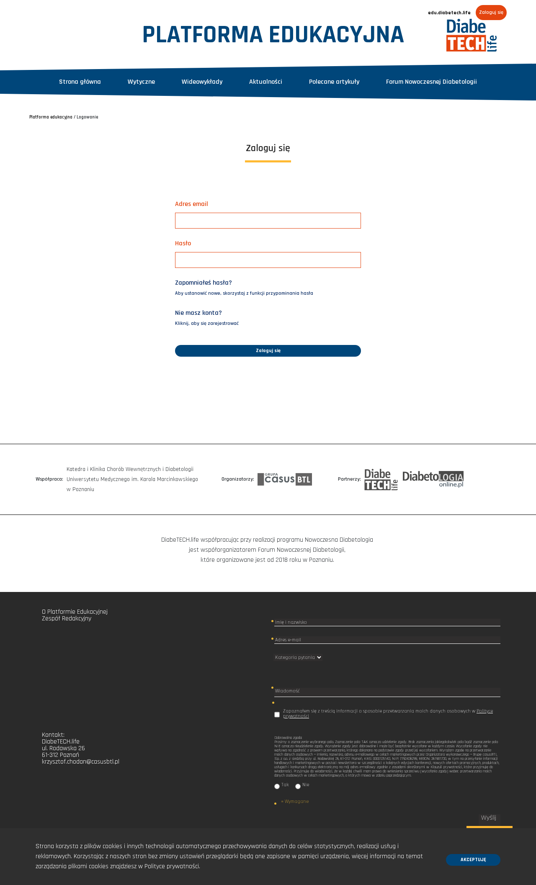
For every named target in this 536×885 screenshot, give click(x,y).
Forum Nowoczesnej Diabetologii (431, 81)
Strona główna (80, 81)
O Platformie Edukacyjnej (75, 611)
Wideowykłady (202, 81)
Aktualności (265, 81)
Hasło (183, 243)
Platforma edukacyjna (50, 117)
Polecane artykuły (334, 81)
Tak (285, 785)
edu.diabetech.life (449, 13)
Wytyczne (141, 81)
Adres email (191, 204)
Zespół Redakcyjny (66, 618)
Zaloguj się (491, 12)
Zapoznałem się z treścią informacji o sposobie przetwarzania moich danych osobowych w (388, 714)
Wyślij (489, 818)
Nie (305, 785)
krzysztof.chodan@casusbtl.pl (80, 761)
